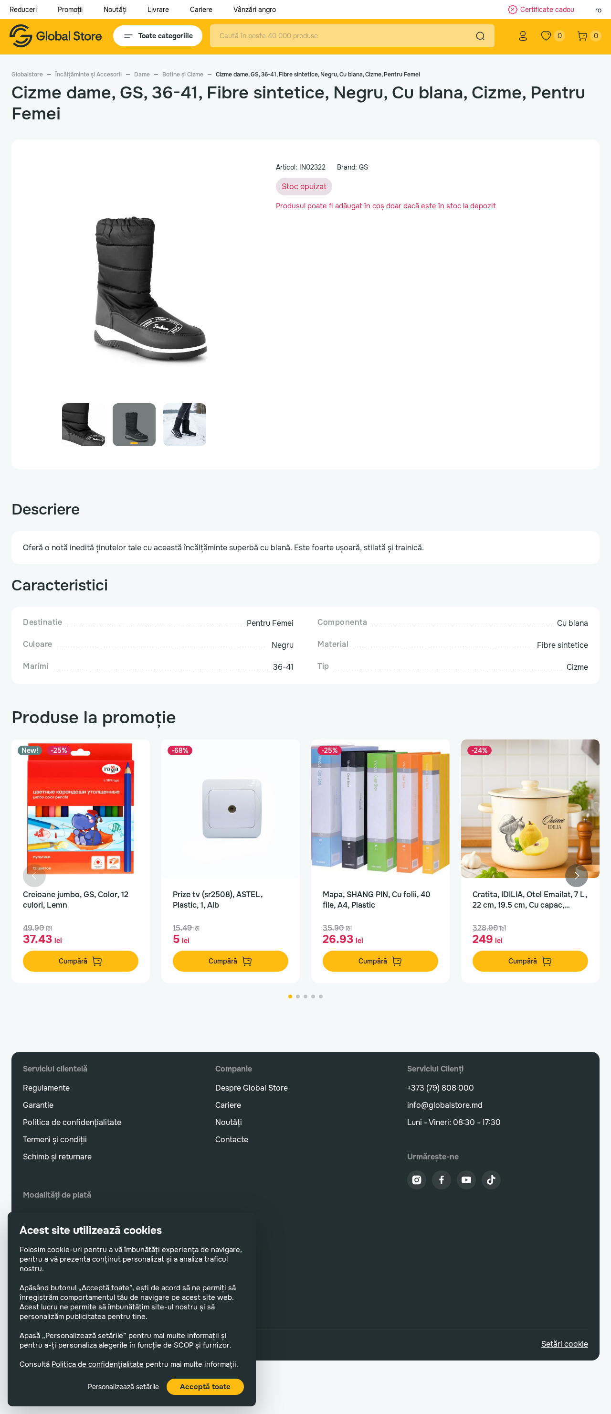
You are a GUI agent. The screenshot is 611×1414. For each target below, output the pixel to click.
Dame (142, 74)
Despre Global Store (251, 1088)
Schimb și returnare (57, 1157)
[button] (230, 281)
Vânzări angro (254, 9)
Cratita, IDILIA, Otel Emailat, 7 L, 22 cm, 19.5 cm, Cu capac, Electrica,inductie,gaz (530, 900)
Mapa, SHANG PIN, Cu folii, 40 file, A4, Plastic (377, 899)
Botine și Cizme (182, 74)
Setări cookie (564, 1344)
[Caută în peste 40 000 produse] (480, 36)
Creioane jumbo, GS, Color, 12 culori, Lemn (75, 899)
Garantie (38, 1105)
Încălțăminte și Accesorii (88, 74)
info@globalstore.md (445, 1105)
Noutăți (115, 9)
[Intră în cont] (523, 36)
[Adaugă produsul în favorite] (132, 756)
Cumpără (73, 961)
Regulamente (46, 1088)
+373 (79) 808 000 (440, 1088)
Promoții (70, 9)
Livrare (158, 9)
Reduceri (23, 9)
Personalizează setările (123, 1386)
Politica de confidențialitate (98, 1364)
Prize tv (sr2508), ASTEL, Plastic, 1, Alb (218, 899)
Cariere (201, 9)
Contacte (231, 1140)
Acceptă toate (205, 1387)
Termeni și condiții (55, 1140)
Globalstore (27, 74)
